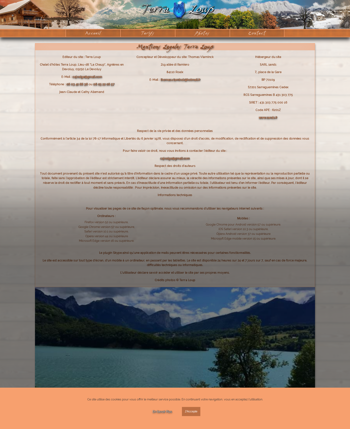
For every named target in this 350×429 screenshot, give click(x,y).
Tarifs (147, 33)
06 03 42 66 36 (77, 84)
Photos (202, 33)
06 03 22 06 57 (103, 84)
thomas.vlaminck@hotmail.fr (180, 79)
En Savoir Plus (162, 411)
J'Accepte (191, 411)
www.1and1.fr (268, 117)
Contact (256, 33)
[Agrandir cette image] (175, 339)
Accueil (93, 33)
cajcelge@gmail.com (87, 77)
